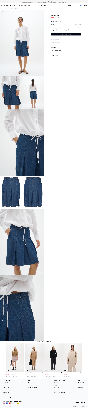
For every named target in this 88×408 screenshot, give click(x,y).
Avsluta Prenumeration (33, 387)
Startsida (2, 8)
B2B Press (80, 387)
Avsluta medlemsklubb (59, 392)
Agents (79, 389)
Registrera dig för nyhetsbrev (34, 389)
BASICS (18, 5)
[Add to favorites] (80, 16)
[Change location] (80, 5)
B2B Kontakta (81, 382)
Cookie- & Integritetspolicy (9, 389)
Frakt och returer (6, 385)
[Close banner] (86, 2)
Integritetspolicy (6, 406)
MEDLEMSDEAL (24, 5)
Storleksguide (78, 24)
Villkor (11, 406)
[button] (66, 47)
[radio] (54, 27)
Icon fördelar (57, 387)
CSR (29, 385)
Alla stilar (7, 8)
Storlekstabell (6, 394)
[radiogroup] (66, 29)
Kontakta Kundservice (8, 382)
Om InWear (30, 382)
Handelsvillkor (6, 387)
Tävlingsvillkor (6, 392)
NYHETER (3, 5)
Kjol (11, 8)
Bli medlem (57, 382)
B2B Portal (80, 385)
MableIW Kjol (16, 8)
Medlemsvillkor (57, 389)
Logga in (56, 385)
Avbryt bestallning (7, 397)
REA (29, 5)
